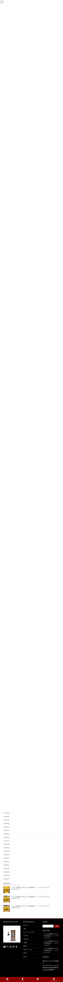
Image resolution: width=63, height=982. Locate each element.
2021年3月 (6, 834)
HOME (7, 980)
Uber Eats (26, 939)
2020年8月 (6, 858)
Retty (24, 928)
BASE (24, 956)
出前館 (25, 942)
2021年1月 (6, 841)
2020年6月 (6, 865)
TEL (37, 980)
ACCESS (22, 980)
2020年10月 (7, 851)
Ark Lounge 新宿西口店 (49, 969)
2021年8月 (6, 816)
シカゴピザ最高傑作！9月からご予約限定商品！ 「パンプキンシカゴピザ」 (31, 887)
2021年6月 (6, 823)
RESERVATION (54, 980)
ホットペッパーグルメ (29, 932)
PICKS (25, 953)
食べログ (25, 925)
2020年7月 (6, 861)
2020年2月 (6, 879)
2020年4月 (6, 872)
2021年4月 (6, 830)
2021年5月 (6, 827)
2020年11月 (7, 847)
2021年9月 (6, 813)
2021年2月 (6, 837)
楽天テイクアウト (28, 949)
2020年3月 (6, 875)
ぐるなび (25, 935)
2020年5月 (6, 868)
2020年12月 (7, 844)
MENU (25, 946)
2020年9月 (6, 854)
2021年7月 (6, 820)
